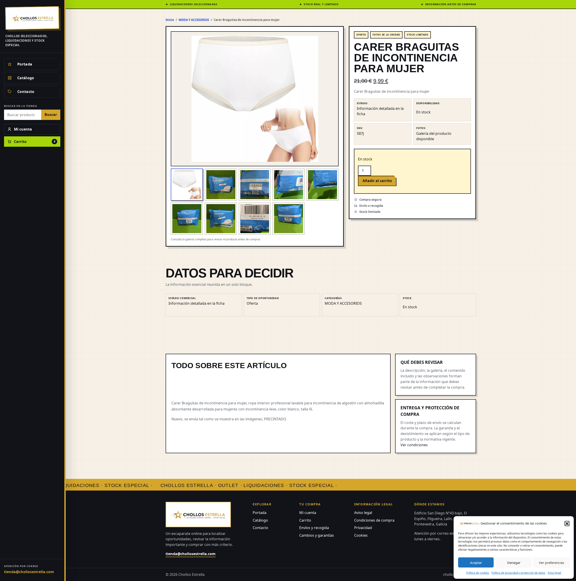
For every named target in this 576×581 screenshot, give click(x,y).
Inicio (170, 20)
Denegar (513, 562)
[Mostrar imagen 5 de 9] (322, 185)
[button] (567, 523)
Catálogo (260, 520)
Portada (259, 512)
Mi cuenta (307, 512)
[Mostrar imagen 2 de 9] (221, 185)
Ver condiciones (414, 444)
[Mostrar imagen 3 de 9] (255, 185)
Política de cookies (477, 573)
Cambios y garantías (316, 535)
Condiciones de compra (374, 520)
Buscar (51, 114)
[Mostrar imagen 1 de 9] (187, 185)
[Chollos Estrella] (32, 18)
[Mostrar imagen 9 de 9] (288, 219)
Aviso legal (554, 573)
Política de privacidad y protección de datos (518, 573)
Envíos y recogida (314, 527)
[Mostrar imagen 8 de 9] (255, 219)
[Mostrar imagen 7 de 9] (221, 219)
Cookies (361, 535)
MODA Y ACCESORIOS (194, 20)
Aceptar (476, 562)
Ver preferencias (551, 562)
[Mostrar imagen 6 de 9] (187, 219)
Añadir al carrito (377, 180)
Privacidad (363, 527)
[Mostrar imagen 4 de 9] (288, 185)
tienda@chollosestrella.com (29, 571)
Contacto (260, 527)
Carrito (305, 520)
